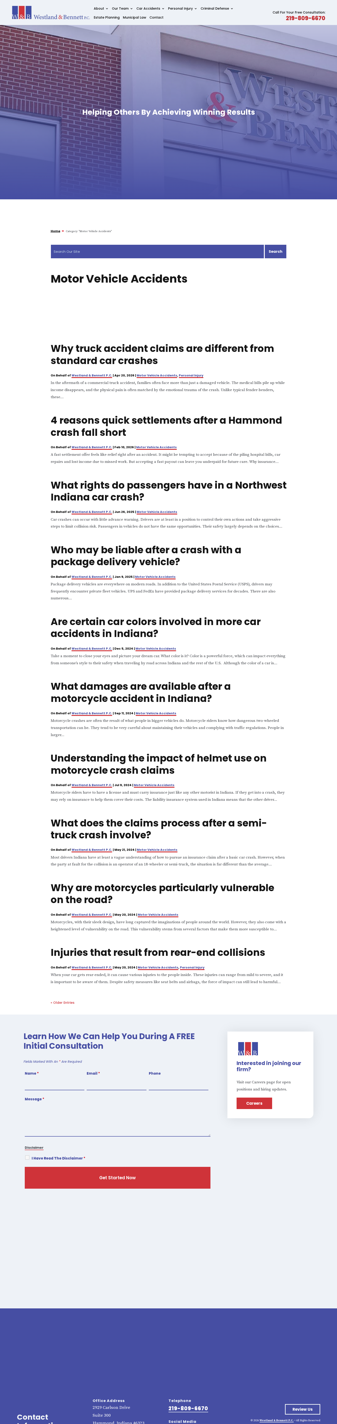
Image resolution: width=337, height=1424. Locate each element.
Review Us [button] (303, 1409)
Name (32, 1073)
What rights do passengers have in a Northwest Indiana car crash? (169, 491)
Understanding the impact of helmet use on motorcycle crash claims (159, 764)
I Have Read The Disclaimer (58, 1158)
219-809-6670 (305, 18)
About (99, 8)
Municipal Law (134, 17)
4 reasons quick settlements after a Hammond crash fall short (166, 426)
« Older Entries (63, 1002)
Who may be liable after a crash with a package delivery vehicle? (146, 556)
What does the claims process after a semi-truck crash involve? (159, 829)
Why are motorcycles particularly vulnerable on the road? (162, 894)
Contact (156, 17)
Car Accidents (148, 8)
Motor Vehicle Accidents (157, 375)
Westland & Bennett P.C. (92, 375)
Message (34, 1099)
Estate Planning (107, 17)
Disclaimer (34, 1147)
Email (93, 1073)
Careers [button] (254, 1103)
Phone (155, 1073)
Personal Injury (180, 8)
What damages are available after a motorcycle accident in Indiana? (141, 692)
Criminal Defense (215, 8)
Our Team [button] (120, 8)
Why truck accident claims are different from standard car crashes (162, 354)
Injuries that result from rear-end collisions (158, 952)
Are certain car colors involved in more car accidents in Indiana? (156, 627)
